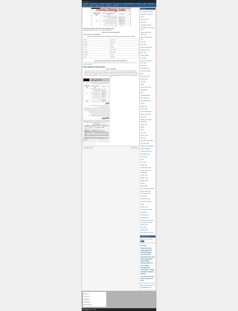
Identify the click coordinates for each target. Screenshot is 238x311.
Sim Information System (147, 188)
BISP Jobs (144, 52)
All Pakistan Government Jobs (129, 3)
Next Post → (135, 147)
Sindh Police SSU (145, 198)
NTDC (142, 129)
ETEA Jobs (144, 65)
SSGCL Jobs (144, 207)
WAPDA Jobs (144, 230)
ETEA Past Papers (146, 71)
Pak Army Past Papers (147, 140)
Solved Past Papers (146, 201)
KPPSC (143, 103)
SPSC (142, 204)
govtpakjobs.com (86, 2)
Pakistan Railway (145, 148)
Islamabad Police (145, 95)
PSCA (142, 159)
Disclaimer (86, 299)
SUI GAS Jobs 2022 (146, 209)
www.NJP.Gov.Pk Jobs (147, 232)
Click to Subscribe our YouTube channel (94, 67)
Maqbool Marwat (88, 30)
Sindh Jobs (144, 196)
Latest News (144, 109)
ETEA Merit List (145, 68)
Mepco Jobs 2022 (146, 114)
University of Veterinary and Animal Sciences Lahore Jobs (147, 222)
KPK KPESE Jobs (146, 100)
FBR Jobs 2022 (145, 76)
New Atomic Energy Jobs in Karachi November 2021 (98, 28)
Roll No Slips (138, 3)
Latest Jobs (85, 3)
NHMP (142, 127)
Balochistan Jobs (145, 50)
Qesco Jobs (144, 175)
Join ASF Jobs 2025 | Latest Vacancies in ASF (147, 278)
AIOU (142, 17)
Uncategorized (145, 217)
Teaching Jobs (151, 3)
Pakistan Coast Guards (147, 146)
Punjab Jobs (144, 165)
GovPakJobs (115, 6)
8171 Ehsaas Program (147, 11)
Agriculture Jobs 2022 (147, 14)
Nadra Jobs (144, 124)
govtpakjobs (144, 90)
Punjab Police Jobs (146, 167)
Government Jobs (146, 87)
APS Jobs (143, 42)
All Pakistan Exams (146, 25)
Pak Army (85, 6)
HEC (142, 92)
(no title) (143, 245)
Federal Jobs (144, 79)
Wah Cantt (144, 227)
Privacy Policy (87, 304)
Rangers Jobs (144, 180)
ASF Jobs (143, 44)
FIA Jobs (143, 81)
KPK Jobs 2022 (145, 98)
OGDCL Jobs (144, 135)
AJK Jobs (143, 22)
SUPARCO (144, 212)
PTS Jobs (143, 162)
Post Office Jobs (145, 154)
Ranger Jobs (144, 177)
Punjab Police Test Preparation (105, 3)
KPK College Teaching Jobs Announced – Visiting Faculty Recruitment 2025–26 (147, 270)
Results (144, 3)
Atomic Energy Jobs (117, 3)
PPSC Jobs (144, 156)
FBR (142, 73)
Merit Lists (143, 117)
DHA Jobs (143, 58)
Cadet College (145, 55)
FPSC (142, 84)
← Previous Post (87, 147)
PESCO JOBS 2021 (146, 151)
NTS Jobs (143, 132)
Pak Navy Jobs (145, 143)
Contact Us (87, 296)
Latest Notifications (107, 30)
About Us (86, 293)
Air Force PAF (144, 19)
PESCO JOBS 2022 (93, 3)
